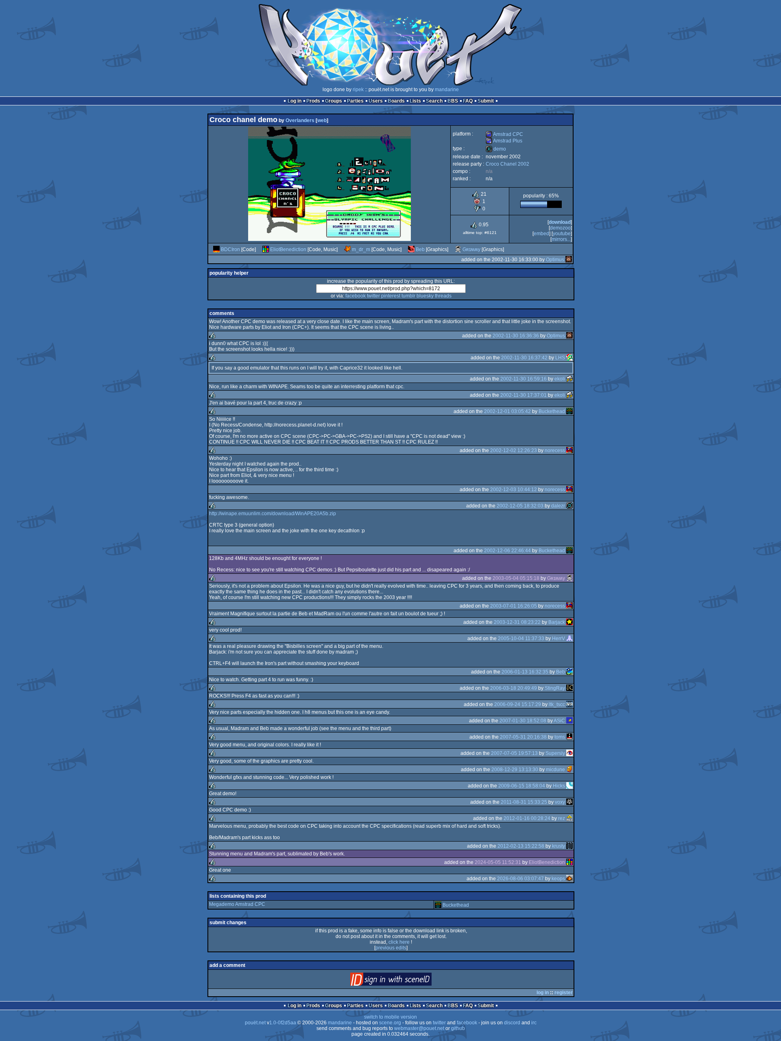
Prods (313, 101)
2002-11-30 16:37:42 (524, 358)
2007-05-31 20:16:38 (523, 737)
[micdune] (569, 769)
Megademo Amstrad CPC (237, 904)
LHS (560, 358)
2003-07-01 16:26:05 (513, 606)
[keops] (569, 878)
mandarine (447, 89)
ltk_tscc (557, 704)
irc (534, 1023)
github (458, 1028)
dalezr (558, 506)
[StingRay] (569, 688)
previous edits (390, 948)
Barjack (556, 622)
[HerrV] (569, 638)
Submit (486, 101)
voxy (560, 802)
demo (496, 149)
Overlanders (300, 120)
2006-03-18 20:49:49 (513, 688)
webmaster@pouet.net (419, 1028)
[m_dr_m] (347, 249)
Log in (294, 101)
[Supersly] (569, 753)
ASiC (559, 721)
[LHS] (569, 358)
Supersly (555, 753)
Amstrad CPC (504, 134)
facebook (355, 296)
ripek (358, 89)
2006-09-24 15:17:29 (517, 704)
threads (443, 296)
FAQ (468, 101)
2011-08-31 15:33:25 (524, 802)
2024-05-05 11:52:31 (498, 862)
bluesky (425, 296)
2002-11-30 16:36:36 (516, 336)
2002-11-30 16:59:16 (523, 379)
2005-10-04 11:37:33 (521, 638)
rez (561, 818)
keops (558, 878)
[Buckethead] (569, 411)
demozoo (560, 228)
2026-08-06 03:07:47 (520, 878)
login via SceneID (404, 981)
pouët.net (255, 1023)
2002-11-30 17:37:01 (523, 395)
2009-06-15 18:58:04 (521, 786)
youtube (562, 233)
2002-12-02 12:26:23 (513, 450)
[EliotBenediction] (265, 249)
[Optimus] (568, 259)
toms (559, 737)
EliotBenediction (288, 249)
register (563, 992)
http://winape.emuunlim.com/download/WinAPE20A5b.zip (272, 513)
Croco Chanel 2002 (507, 164)
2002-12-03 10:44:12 (513, 489)
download (560, 222)
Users (376, 101)
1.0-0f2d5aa (282, 1023)
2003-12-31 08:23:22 (517, 622)
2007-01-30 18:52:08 (523, 721)
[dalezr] (569, 506)
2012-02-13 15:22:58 (520, 846)
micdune (555, 769)
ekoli (559, 379)
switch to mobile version (390, 1017)
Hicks (559, 786)
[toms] (569, 737)
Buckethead (552, 411)
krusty (558, 846)
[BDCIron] (216, 249)
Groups (333, 101)
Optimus (555, 259)
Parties (355, 101)
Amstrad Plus (504, 141)
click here (399, 942)
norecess (555, 450)
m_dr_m (361, 249)
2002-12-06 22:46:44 (507, 550)
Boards (396, 101)
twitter (373, 296)
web (322, 120)
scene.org (390, 1023)
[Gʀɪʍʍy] (458, 249)
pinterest (390, 296)
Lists (415, 101)
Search (434, 101)
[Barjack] (569, 622)
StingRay (555, 688)
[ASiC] (569, 721)
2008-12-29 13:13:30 (514, 769)
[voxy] (569, 802)
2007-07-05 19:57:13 (514, 753)
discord (512, 1023)
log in (543, 992)
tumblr (408, 296)
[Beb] (411, 249)
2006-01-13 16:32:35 (525, 672)
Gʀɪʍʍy (471, 249)
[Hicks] (569, 786)
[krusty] (569, 846)
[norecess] (569, 450)
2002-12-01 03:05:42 (507, 411)
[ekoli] (569, 379)
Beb (420, 249)
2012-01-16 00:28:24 (527, 818)
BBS (452, 101)
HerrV (558, 638)
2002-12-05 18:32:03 (520, 506)
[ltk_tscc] (569, 704)
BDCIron (230, 249)
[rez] (569, 818)
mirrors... (561, 239)
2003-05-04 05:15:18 (516, 578)
